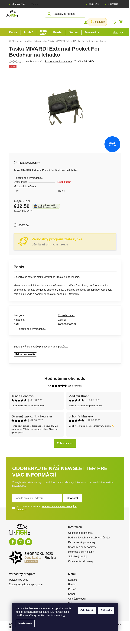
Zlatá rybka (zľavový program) (25, 584)
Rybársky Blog (18, 4)
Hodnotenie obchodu (65, 378)
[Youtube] (28, 541)
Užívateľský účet (18, 579)
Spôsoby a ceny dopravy (82, 547)
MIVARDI (89, 61)
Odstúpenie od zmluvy (80, 561)
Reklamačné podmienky (81, 542)
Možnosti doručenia (25, 186)
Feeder (72, 584)
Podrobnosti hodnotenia (58, 61)
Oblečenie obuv (77, 598)
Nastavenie (25, 623)
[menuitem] (13, 32)
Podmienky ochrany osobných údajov (89, 537)
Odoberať (72, 498)
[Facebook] (12, 541)
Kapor (71, 594)
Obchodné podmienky (80, 532)
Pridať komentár (25, 354)
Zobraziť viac (65, 443)
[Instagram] (20, 541)
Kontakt (72, 579)
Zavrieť (36, 224)
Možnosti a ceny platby (81, 551)
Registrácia (112, 4)
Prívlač (72, 589)
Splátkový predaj (77, 556)
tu (64, 615)
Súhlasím (106, 610)
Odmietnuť (86, 610)
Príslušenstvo (66, 315)
